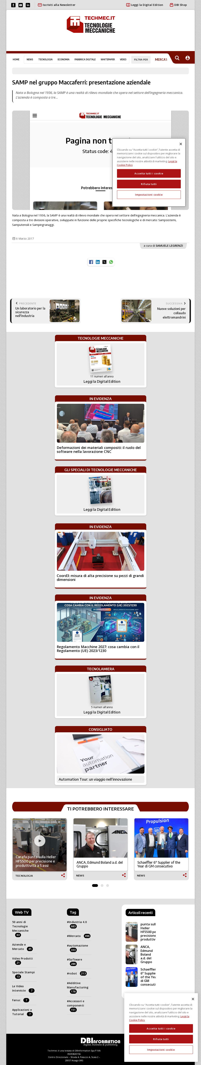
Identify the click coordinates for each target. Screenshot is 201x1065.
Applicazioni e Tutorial (22, 1012)
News (30, 59)
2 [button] (102, 884)
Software (75, 962)
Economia (63, 59)
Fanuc (19, 1000)
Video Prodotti (22, 961)
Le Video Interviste (22, 988)
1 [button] (95, 884)
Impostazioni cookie (161, 1049)
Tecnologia (45, 59)
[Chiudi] (193, 999)
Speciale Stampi (23, 974)
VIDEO (123, 59)
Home (16, 59)
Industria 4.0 (78, 924)
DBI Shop (180, 5)
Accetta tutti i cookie (161, 1028)
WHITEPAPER (108, 59)
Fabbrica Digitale (85, 59)
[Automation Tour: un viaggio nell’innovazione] (100, 754)
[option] (39, 849)
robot (77, 973)
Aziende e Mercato (22, 947)
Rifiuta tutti (161, 1039)
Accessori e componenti (75, 1005)
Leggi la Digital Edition (147, 5)
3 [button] (107, 884)
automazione (78, 948)
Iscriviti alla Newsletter (59, 5)
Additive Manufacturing (78, 987)
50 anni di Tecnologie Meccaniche (20, 928)
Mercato (79, 936)
